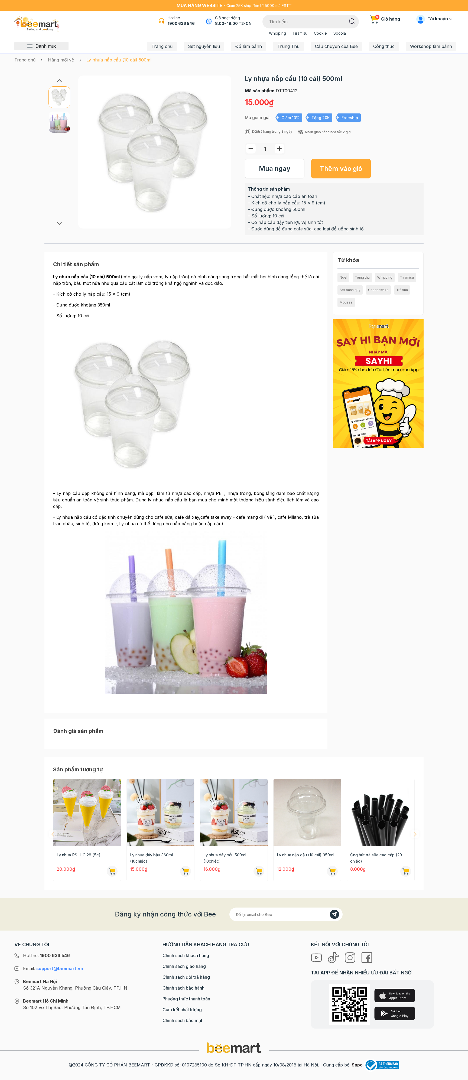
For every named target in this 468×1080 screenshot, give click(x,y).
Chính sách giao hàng (184, 966)
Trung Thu (288, 46)
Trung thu (362, 277)
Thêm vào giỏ (341, 168)
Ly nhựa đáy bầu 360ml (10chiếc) (151, 858)
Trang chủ (162, 46)
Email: (53, 968)
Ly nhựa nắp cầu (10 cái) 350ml (305, 854)
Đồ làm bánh (248, 46)
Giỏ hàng (388, 19)
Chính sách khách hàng (185, 955)
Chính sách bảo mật (182, 1020)
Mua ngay (274, 168)
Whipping (277, 33)
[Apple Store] (394, 995)
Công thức (384, 46)
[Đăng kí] (334, 914)
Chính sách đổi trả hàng (186, 977)
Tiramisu (299, 33)
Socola (339, 33)
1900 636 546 (181, 23)
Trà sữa (402, 290)
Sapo (357, 1065)
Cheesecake (378, 290)
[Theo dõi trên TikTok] (334, 957)
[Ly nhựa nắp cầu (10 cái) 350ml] (307, 812)
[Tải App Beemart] (378, 383)
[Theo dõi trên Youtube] (317, 957)
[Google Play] (394, 1013)
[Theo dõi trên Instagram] (350, 957)
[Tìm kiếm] (352, 21)
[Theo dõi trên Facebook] (366, 957)
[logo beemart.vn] (234, 1047)
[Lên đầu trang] (458, 1074)
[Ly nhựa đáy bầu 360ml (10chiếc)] (160, 812)
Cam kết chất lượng (182, 1009)
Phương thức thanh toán (186, 998)
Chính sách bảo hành (183, 988)
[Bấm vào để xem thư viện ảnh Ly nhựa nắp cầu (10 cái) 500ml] (154, 152)
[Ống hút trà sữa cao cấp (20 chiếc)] (380, 812)
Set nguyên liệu (204, 46)
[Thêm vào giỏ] (112, 871)
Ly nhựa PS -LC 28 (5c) (78, 854)
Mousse (346, 302)
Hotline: (46, 955)
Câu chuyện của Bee (336, 46)
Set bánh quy (350, 290)
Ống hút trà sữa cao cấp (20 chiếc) (376, 858)
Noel (343, 277)
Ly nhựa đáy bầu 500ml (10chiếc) (224, 858)
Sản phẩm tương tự (78, 769)
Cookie (320, 33)
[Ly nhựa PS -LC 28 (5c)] (87, 812)
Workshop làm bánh (431, 46)
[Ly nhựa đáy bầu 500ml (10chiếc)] (234, 812)
